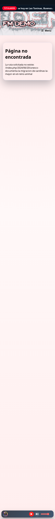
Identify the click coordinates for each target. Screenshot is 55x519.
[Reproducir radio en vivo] (31, 514)
